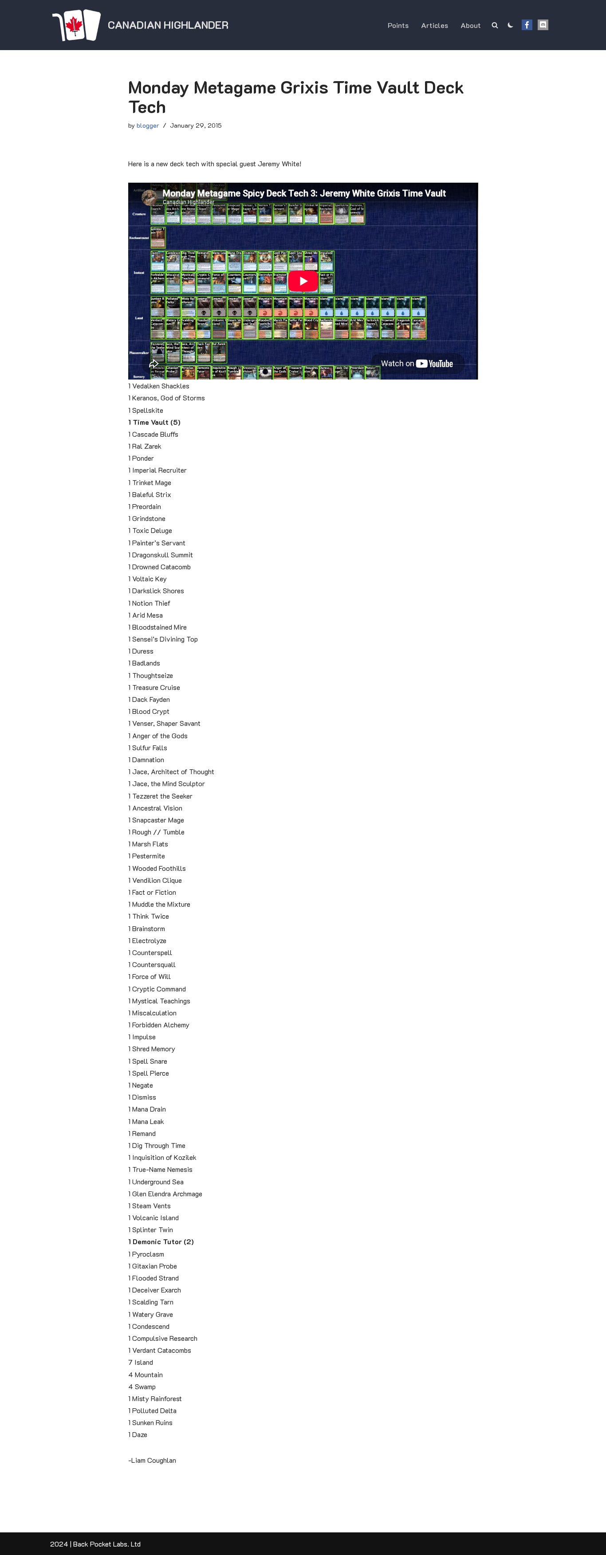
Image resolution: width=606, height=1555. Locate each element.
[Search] (495, 25)
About (470, 25)
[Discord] (543, 25)
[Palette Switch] (510, 24)
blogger (148, 125)
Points (398, 25)
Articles (434, 25)
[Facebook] (527, 25)
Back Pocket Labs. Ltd (107, 1543)
